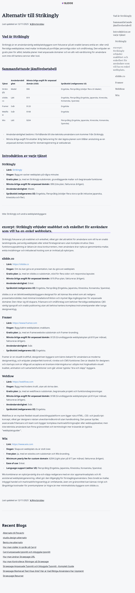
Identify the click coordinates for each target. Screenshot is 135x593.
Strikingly (17, 169)
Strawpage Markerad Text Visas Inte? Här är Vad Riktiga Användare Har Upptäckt (43, 571)
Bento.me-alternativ (13, 542)
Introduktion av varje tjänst (122, 33)
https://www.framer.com (25, 323)
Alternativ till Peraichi (13, 532)
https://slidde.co (21, 264)
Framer (119, 82)
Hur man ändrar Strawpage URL (19, 556)
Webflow (120, 88)
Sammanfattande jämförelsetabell (122, 24)
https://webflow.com (23, 381)
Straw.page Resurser (13, 575)
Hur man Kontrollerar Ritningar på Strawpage (26, 561)
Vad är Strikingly (122, 15)
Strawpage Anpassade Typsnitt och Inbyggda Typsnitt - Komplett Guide (38, 566)
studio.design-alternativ (15, 537)
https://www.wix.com (22, 444)
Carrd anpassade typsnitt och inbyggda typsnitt (26, 552)
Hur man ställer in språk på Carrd (19, 547)
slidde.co (120, 76)
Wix (117, 95)
